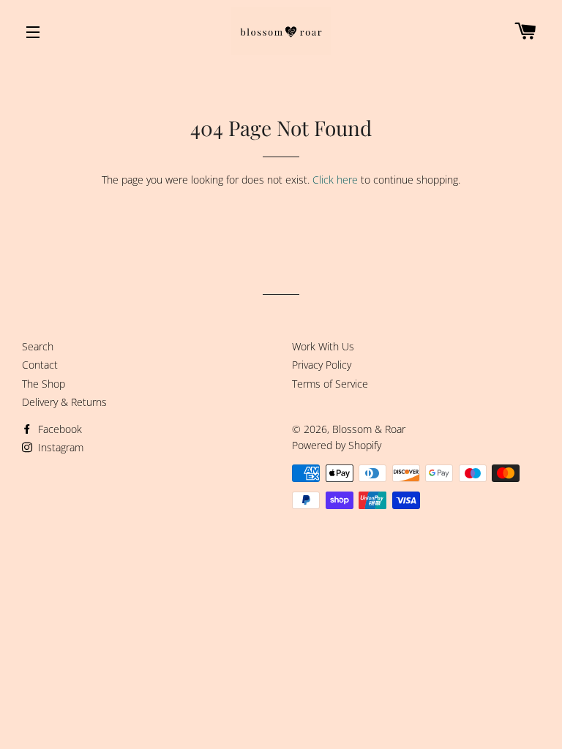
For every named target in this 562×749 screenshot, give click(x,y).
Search (37, 346)
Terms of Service (330, 384)
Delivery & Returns (64, 402)
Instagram (59, 447)
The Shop (43, 384)
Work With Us (323, 346)
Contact (40, 365)
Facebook (58, 429)
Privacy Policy (321, 365)
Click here (335, 180)
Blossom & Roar (368, 429)
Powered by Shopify (336, 445)
